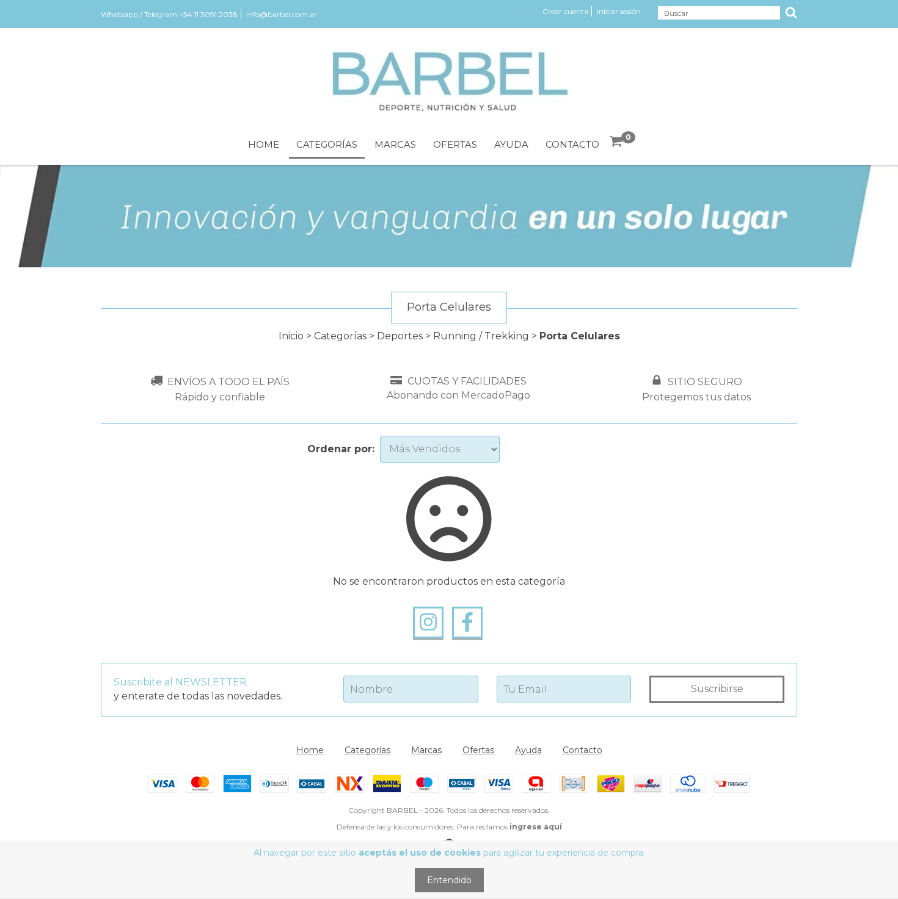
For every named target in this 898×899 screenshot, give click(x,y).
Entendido (449, 880)
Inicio (291, 336)
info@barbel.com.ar (281, 14)
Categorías (326, 144)
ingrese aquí (535, 826)
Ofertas (455, 144)
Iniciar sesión (619, 11)
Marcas (395, 144)
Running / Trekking (481, 336)
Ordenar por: (340, 449)
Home (263, 144)
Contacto (572, 144)
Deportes (400, 336)
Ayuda (511, 144)
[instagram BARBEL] (428, 622)
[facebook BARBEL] (467, 622)
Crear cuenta (565, 11)
